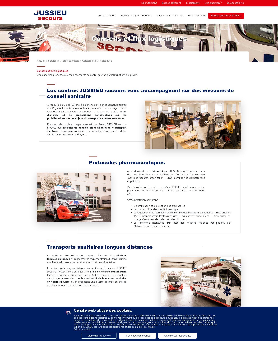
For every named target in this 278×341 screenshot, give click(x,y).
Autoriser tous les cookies (177, 335)
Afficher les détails (82, 329)
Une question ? (213, 2)
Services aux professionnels (136, 15)
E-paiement (192, 2)
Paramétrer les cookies (99, 335)
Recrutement (149, 2)
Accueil (41, 60)
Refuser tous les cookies (137, 335)
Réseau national (106, 15)
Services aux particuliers (169, 15)
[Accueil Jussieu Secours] (50, 15)
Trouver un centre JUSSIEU (226, 15)
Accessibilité (237, 2)
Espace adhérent (171, 2)
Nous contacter (197, 15)
